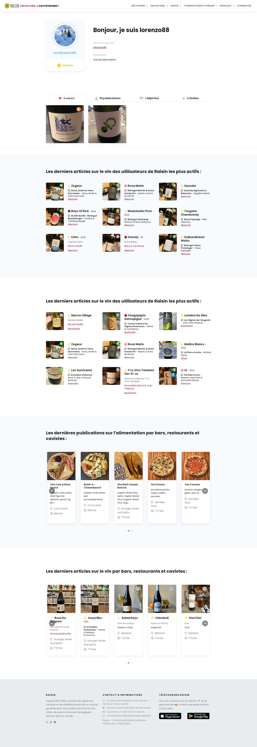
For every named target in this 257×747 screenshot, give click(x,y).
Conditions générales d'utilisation (129, 720)
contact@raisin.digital (117, 715)
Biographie (99, 55)
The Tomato (192, 484)
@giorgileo (73, 383)
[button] (128, 530)
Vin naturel (157, 5)
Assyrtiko (94, 619)
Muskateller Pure (139, 212)
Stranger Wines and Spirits (61, 641)
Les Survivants (81, 370)
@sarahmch (130, 393)
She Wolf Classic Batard (127, 486)
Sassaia (190, 186)
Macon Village (81, 315)
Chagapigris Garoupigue (136, 317)
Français (226, 5)
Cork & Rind (60, 508)
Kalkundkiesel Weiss (192, 239)
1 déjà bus (151, 98)
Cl (189, 370)
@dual (184, 358)
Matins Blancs (193, 346)
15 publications (109, 98)
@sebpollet (129, 332)
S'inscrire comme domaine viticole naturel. (128, 707)
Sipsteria (126, 633)
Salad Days (130, 618)
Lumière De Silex (195, 315)
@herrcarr (186, 383)
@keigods (72, 199)
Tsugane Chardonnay (190, 213)
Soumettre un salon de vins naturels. (126, 711)
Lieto (78, 237)
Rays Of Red (83, 211)
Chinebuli (162, 618)
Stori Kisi (195, 618)
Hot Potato (158, 484)
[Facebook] (55, 722)
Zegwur (76, 186)
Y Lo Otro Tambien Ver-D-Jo (139, 372)
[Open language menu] (234, 6)
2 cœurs (69, 98)
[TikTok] (51, 722)
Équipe (106, 720)
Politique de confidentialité (116, 723)
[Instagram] (47, 722)
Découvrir (138, 5)
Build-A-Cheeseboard (92, 486)
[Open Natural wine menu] (167, 6)
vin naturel (190, 701)
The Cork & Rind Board (60, 486)
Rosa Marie (136, 186)
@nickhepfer (74, 328)
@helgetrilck (187, 326)
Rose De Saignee (58, 619)
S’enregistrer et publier (199, 5)
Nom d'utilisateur (103, 43)
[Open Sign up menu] (216, 6)
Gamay (135, 237)
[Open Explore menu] (147, 6)
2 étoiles (192, 98)
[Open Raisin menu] (180, 6)
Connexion (244, 5)
